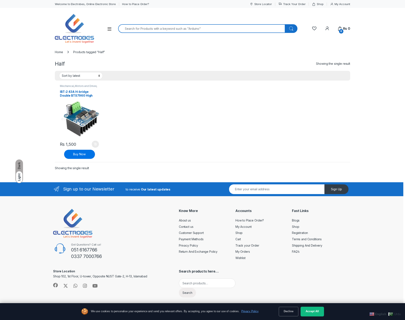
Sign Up (336, 189)
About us (185, 220)
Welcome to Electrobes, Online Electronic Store (85, 4)
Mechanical (67, 86)
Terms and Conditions (307, 239)
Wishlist (240, 258)
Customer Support (191, 233)
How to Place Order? (135, 4)
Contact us (186, 226)
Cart (238, 239)
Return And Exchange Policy (198, 251)
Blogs (296, 220)
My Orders (242, 251)
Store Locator (263, 4)
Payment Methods (191, 239)
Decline (288, 311)
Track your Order (247, 245)
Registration (300, 233)
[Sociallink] (55, 285)
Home (59, 52)
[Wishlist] (314, 29)
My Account (342, 4)
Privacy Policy (188, 245)
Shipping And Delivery (307, 245)
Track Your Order (294, 4)
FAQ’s (296, 251)
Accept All (312, 311)
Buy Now (79, 154)
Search (187, 292)
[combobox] (201, 28)
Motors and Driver (85, 86)
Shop (320, 4)
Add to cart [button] (95, 144)
